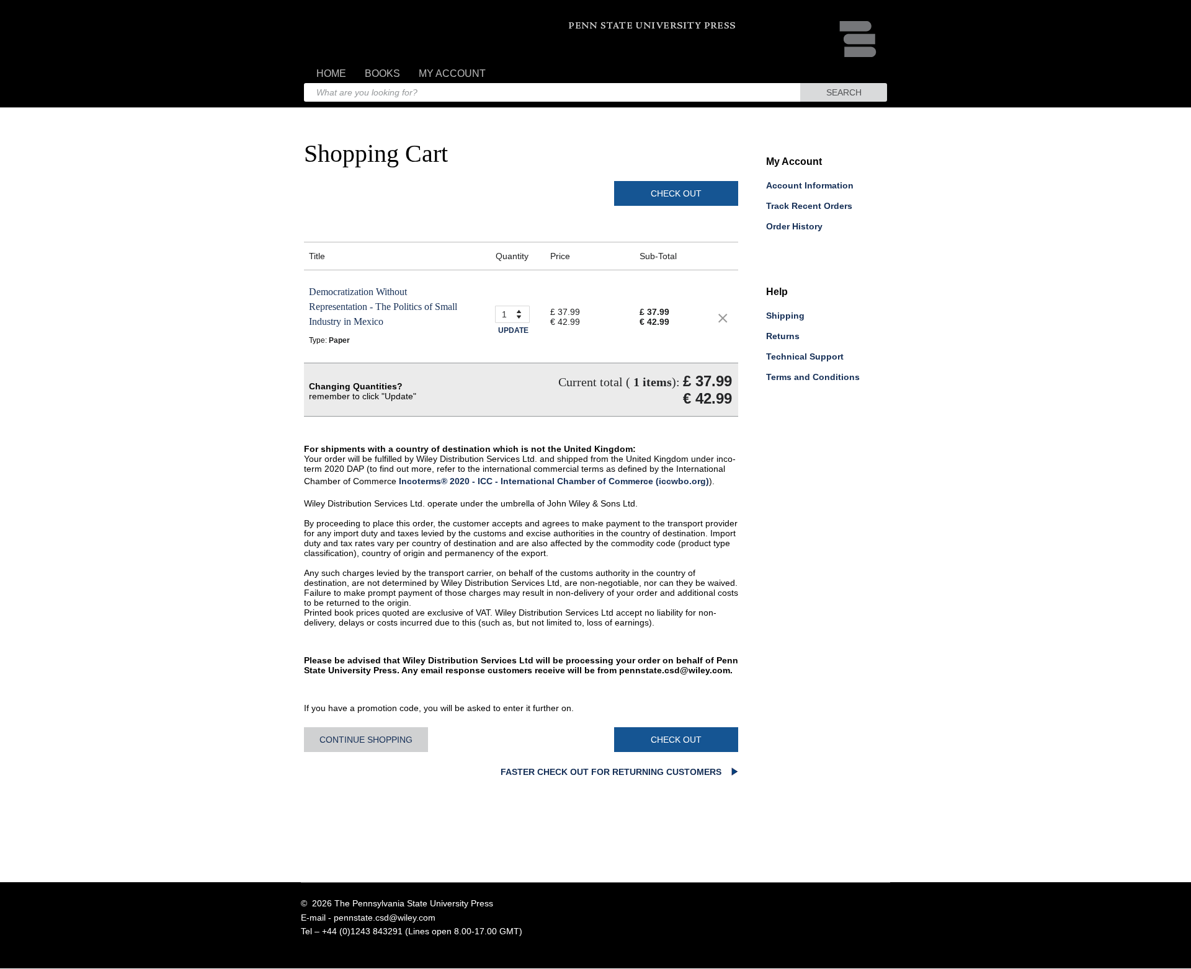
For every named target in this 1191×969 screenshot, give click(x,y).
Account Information (810, 185)
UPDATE (513, 330)
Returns (783, 336)
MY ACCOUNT (452, 73)
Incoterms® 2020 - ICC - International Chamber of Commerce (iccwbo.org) (554, 481)
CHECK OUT (676, 193)
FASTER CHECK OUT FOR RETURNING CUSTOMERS (612, 772)
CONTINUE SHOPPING (366, 740)
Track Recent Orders (809, 206)
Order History (794, 226)
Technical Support (805, 356)
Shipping (785, 316)
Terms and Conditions (813, 377)
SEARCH (844, 92)
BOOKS (382, 73)
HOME (331, 73)
